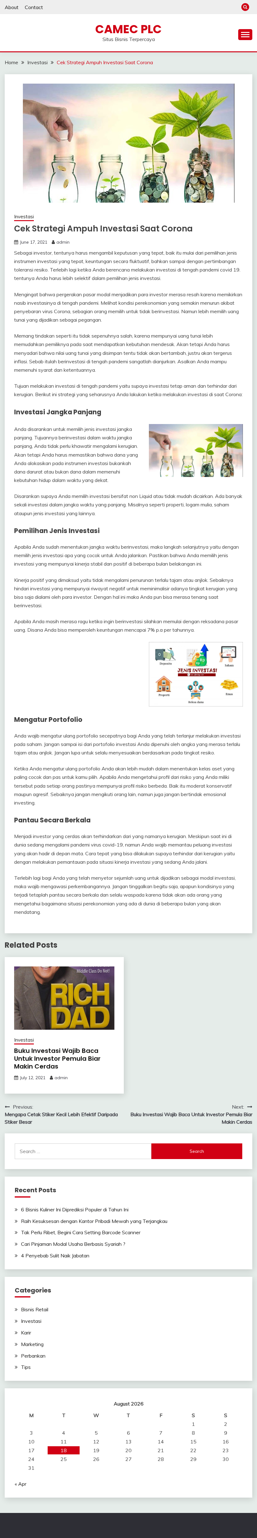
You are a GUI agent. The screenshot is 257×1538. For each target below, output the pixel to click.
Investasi (24, 217)
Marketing (32, 1344)
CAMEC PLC (128, 29)
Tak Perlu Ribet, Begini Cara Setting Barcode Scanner (80, 1232)
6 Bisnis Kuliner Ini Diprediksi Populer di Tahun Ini (74, 1209)
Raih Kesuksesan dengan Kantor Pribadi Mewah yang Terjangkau (94, 1221)
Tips (26, 1367)
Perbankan (33, 1356)
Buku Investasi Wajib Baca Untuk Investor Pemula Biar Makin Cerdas (57, 1058)
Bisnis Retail (34, 1309)
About (11, 7)
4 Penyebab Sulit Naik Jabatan (55, 1255)
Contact (34, 7)
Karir (26, 1332)
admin (63, 242)
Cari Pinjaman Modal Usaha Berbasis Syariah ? (73, 1244)
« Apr (20, 1484)
